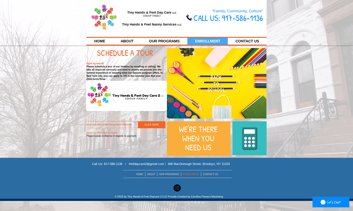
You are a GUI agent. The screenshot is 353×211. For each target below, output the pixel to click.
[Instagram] (177, 188)
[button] (127, 41)
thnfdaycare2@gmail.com (146, 164)
